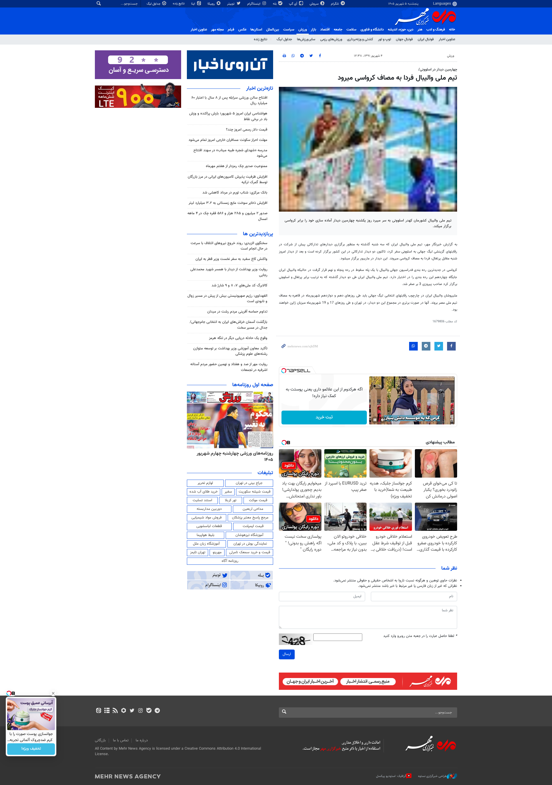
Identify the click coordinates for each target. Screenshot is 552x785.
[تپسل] (284, 371)
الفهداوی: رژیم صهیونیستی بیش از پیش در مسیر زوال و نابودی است (227, 298)
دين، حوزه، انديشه (400, 29)
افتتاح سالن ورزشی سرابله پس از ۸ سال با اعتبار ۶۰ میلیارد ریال (229, 100)
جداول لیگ (154, 3)
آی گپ (293, 3)
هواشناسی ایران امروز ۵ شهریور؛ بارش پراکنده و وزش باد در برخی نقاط (228, 116)
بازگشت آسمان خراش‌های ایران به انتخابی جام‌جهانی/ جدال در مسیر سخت (228, 324)
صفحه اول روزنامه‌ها (252, 385)
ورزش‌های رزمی (331, 39)
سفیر (228, 492)
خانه (452, 29)
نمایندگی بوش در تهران (250, 544)
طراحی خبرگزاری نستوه (432, 776)
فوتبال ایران (426, 39)
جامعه (338, 29)
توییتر (231, 3)
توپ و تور (384, 39)
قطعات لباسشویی (209, 526)
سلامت (351, 29)
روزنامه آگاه (230, 561)
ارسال (287, 654)
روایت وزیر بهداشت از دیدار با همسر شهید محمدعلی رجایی (228, 272)
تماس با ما (121, 740)
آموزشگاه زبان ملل (206, 544)
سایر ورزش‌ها (306, 39)
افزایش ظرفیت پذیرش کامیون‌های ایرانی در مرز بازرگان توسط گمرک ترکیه (227, 179)
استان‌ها (256, 29)
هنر (419, 29)
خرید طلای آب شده (203, 492)
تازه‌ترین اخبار (259, 88)
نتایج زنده (179, 3)
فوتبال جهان (404, 39)
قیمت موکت (258, 500)
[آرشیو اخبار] (106, 711)
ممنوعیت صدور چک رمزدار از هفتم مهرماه (236, 166)
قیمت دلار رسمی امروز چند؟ (246, 130)
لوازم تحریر (205, 483)
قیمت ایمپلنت (253, 526)
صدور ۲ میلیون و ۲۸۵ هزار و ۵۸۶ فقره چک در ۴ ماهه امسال (227, 216)
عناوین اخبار (447, 39)
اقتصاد (325, 29)
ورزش (302, 29)
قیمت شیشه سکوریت (255, 492)
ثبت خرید (324, 417)
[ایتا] (98, 711)
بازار (313, 29)
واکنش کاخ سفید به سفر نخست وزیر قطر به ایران (231, 259)
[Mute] (382, 419)
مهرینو (217, 552)
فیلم (231, 29)
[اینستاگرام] (140, 711)
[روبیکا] (123, 711)
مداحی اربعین (253, 509)
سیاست (288, 29)
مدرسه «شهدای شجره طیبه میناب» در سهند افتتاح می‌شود (230, 153)
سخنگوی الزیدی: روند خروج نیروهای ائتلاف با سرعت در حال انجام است (229, 246)
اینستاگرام (254, 3)
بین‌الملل (272, 29)
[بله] (148, 711)
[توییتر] (132, 711)
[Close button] (53, 693)
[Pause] (374, 419)
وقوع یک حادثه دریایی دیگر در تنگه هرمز (238, 338)
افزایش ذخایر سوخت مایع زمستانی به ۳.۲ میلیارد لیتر (228, 203)
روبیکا (212, 3)
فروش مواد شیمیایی (206, 517)
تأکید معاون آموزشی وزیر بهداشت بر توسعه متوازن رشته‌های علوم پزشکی (230, 351)
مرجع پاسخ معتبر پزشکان (250, 517)
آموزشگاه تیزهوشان (249, 535)
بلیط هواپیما (205, 535)
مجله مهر (217, 29)
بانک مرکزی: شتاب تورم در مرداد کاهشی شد (234, 193)
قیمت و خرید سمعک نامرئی (249, 552)
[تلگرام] (157, 711)
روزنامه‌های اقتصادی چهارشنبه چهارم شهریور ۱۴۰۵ (233, 457)
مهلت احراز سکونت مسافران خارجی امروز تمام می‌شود (228, 140)
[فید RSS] (115, 711)
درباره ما (142, 740)
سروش (314, 3)
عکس (242, 29)
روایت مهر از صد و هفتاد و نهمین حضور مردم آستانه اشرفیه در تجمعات (228, 367)
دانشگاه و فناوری (372, 29)
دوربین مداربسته (209, 509)
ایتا (193, 3)
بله (275, 3)
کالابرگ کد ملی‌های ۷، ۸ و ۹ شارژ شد (239, 285)
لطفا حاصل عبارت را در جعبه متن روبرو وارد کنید (420, 636)
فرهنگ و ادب (435, 29)
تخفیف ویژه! (31, 749)
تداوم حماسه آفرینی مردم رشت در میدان (237, 312)
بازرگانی (100, 740)
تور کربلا (230, 500)
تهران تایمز (197, 552)
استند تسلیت (202, 500)
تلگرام (335, 3)
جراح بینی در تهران (249, 483)
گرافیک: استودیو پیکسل (391, 776)
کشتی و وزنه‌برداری (360, 39)
